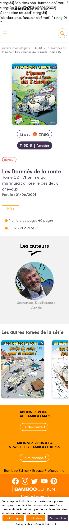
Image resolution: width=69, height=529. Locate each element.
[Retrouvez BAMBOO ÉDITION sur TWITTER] (34, 481)
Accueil (7, 48)
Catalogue (21, 48)
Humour (9, 159)
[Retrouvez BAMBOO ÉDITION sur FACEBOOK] (15, 481)
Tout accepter (13, 518)
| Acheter (34, 145)
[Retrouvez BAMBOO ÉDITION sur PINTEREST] (53, 481)
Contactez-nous (35, 496)
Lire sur (26, 134)
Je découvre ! (34, 426)
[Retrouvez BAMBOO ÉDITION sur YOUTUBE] (44, 481)
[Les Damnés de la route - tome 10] (25, 369)
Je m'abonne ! (34, 457)
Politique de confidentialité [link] (32, 524)
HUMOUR (37, 48)
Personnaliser (57, 518)
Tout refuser (36, 518)
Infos (10, 208)
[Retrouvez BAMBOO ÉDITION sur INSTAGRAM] (25, 481)
